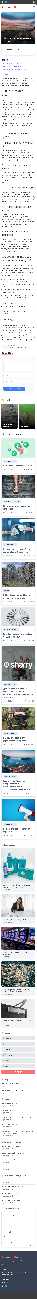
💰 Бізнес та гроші (10, 461)
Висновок (5, 74)
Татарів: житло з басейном (12, 1241)
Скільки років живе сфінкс (9, 1193)
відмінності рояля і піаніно (11, 1227)
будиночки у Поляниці (10, 1243)
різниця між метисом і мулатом (13, 1217)
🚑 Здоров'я (8, 501)
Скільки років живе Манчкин (10, 1180)
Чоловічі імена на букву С (9, 1103)
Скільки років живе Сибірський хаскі (13, 1153)
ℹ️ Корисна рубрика (10, 733)
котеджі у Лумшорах (9, 1231)
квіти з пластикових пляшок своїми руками (17, 1213)
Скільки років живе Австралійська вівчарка (15, 1160)
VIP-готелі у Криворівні (10, 1237)
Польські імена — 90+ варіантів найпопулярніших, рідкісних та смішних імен (17, 1132)
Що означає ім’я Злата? (9, 1110)
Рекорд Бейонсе (8, 1219)
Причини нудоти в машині (10, 64)
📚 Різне (6, 591)
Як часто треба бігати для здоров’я (12, 1083)
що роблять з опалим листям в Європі (15, 1221)
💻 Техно (7, 629)
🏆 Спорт (17, 501)
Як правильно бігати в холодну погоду (13, 1090)
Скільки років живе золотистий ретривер (14, 1167)
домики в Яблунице (9, 1233)
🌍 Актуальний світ (10, 684)
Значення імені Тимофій (9, 1124)
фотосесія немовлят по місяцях (13, 1229)
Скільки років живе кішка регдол (11, 1200)
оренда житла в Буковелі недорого (14, 1239)
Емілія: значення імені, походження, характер (16, 1117)
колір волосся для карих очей (13, 1215)
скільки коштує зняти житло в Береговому (17, 1245)
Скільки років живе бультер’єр (11, 1146)
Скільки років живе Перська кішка (12, 1187)
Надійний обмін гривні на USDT (17, 466)
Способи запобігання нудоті (11, 66)
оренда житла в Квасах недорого (14, 1235)
